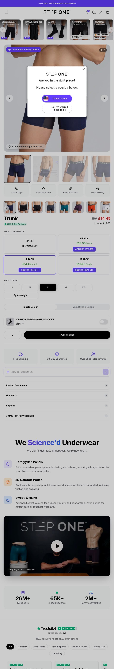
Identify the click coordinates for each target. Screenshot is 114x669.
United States (60, 98)
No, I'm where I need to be (60, 108)
